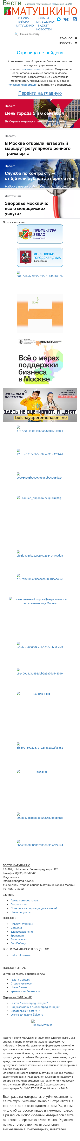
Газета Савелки (20, 979)
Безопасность (19, 939)
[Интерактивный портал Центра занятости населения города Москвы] (40, 617)
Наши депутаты (20, 912)
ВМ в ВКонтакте (21, 955)
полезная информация (22, 84)
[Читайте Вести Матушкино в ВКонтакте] (66, 18)
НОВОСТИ (67, 43)
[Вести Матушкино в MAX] (59, 18)
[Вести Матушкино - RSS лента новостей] (75, 18)
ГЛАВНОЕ (67, 38)
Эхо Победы (18, 943)
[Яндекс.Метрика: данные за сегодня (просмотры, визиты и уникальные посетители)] (41, 1023)
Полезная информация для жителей (34, 908)
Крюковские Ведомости (25, 991)
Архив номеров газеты (25, 900)
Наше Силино (19, 987)
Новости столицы (22, 924)
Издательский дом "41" (25, 1011)
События (16, 927)
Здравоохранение (22, 931)
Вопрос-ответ (19, 904)
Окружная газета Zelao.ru (27, 1014)
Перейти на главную (40, 92)
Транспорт (17, 935)
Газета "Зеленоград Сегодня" (29, 1003)
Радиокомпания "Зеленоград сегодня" (35, 1007)
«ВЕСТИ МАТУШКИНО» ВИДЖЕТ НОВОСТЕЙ (45, 23)
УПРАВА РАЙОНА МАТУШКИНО (25, 21)
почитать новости (33, 69)
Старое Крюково (21, 983)
